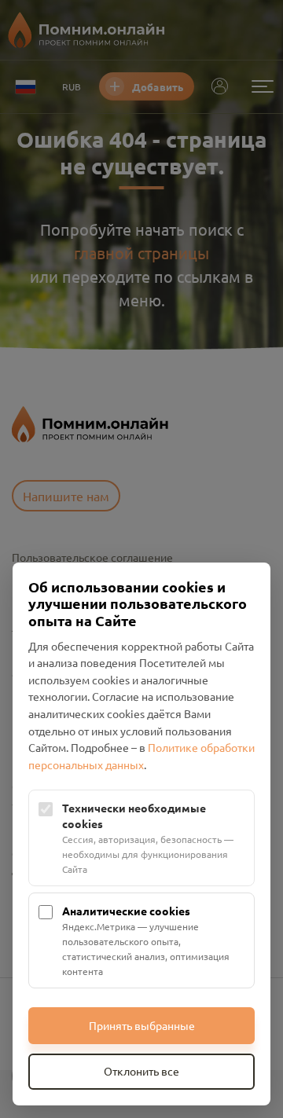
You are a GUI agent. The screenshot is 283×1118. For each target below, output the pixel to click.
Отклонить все (141, 1071)
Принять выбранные (142, 1025)
